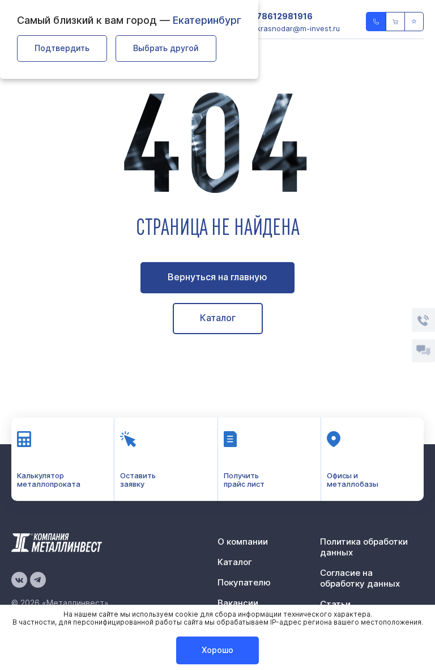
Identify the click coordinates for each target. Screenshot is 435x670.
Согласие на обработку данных (360, 578)
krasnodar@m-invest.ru (298, 28)
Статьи (335, 604)
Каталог (218, 317)
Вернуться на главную (217, 277)
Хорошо (217, 650)
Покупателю (244, 582)
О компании (243, 541)
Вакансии (238, 602)
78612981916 (285, 16)
